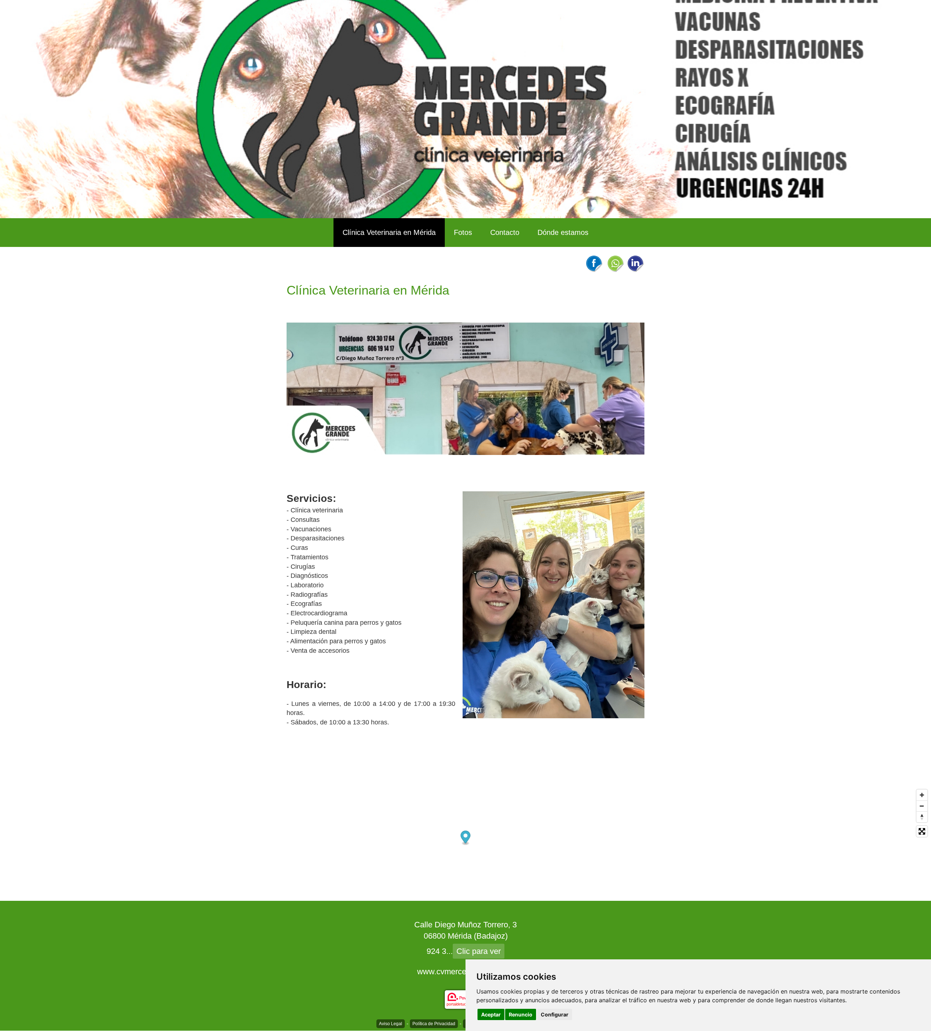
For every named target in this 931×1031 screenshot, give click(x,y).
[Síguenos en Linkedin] (635, 263)
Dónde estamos (563, 232)
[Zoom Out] (921, 805)
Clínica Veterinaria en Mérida (389, 232)
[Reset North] (921, 816)
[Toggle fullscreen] (921, 831)
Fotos (463, 232)
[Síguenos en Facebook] (594, 263)
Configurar (554, 1014)
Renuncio (520, 1014)
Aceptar (491, 1014)
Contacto (504, 232)
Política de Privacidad (433, 1023)
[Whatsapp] (615, 263)
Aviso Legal (390, 1023)
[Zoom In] (921, 795)
